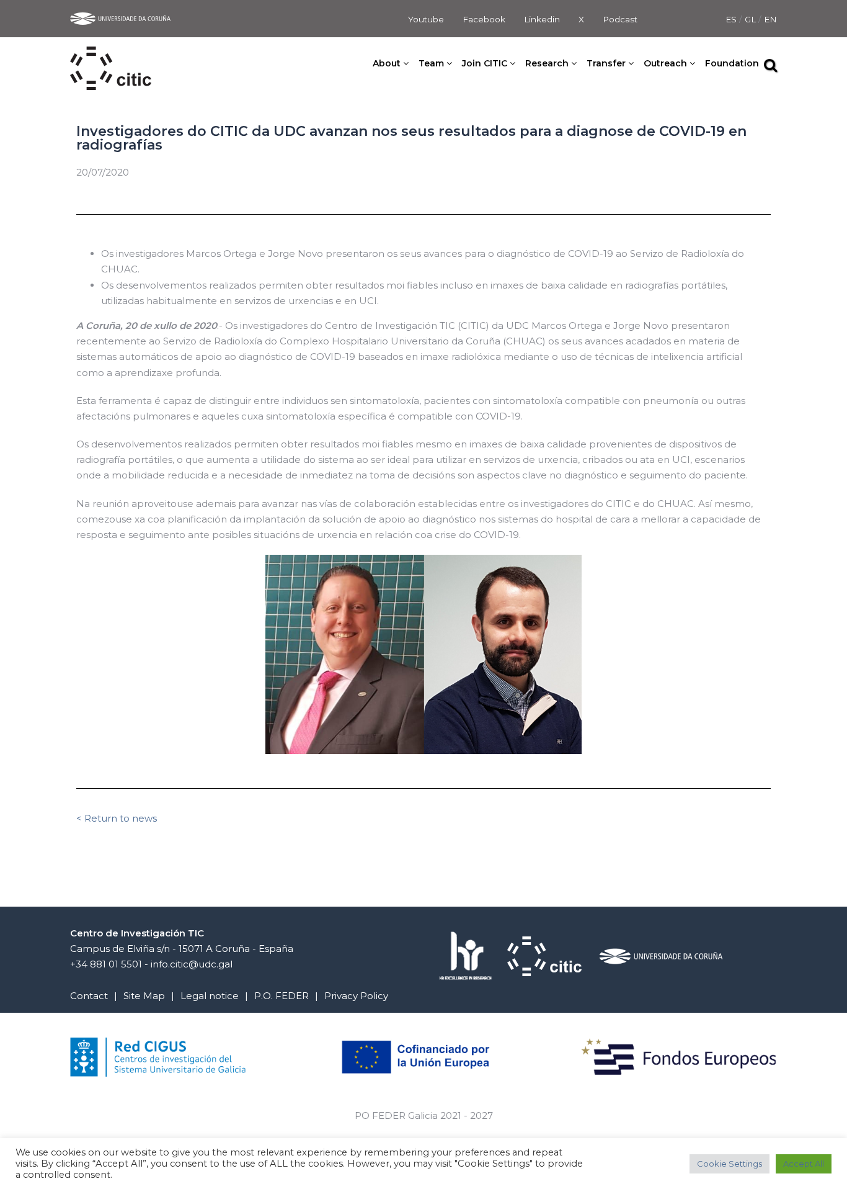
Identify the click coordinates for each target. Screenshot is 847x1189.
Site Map (144, 996)
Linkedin (542, 19)
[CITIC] (110, 54)
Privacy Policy (356, 996)
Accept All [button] (803, 1164)
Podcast (620, 19)
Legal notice (209, 996)
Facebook (484, 19)
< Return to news (116, 818)
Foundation (732, 63)
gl (751, 19)
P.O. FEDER (281, 996)
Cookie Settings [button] (729, 1164)
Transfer (606, 63)
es (732, 19)
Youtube (426, 19)
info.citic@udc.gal (192, 964)
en (770, 19)
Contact (89, 996)
